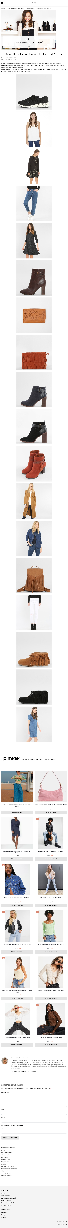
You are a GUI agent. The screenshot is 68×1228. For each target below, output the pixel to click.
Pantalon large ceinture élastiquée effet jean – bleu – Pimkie (17, 805)
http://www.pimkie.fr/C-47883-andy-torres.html (16, 71)
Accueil (3, 8)
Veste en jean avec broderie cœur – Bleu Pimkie (17, 897)
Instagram (4, 1215)
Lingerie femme (5, 1159)
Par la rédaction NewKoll (19, 1058)
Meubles (3, 1164)
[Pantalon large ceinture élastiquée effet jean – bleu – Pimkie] (17, 786)
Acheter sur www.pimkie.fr (17, 858)
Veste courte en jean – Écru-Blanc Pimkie (50, 897)
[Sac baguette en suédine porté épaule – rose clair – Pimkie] (51, 786)
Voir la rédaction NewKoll (18, 1071)
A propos (3, 1193)
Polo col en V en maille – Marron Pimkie (51, 1037)
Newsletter (4, 1217)
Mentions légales (6, 1205)
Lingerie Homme (6, 1162)
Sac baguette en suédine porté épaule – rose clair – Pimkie (51, 804)
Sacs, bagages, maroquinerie (9, 1168)
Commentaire (6, 1092)
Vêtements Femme (6, 1173)
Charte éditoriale (6, 1200)
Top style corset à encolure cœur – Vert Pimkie (50, 944)
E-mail (3, 1117)
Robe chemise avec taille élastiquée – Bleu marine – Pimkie (17, 851)
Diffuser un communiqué (8, 1198)
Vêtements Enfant (6, 1171)
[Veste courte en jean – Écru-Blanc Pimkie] (51, 879)
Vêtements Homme (6, 1175)
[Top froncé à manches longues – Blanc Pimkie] (17, 1019)
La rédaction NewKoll (7, 1203)
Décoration (4, 1157)
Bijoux (3, 1150)
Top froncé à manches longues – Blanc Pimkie (17, 1037)
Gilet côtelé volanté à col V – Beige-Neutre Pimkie (50, 990)
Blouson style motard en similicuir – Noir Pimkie (51, 851)
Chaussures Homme (6, 1155)
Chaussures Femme (6, 1152)
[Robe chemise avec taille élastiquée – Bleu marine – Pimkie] (17, 833)
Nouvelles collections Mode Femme (15, 8)
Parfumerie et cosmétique (8, 1166)
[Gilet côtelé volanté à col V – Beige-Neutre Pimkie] (51, 972)
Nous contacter (32, 1071)
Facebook (4, 1212)
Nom (3, 1110)
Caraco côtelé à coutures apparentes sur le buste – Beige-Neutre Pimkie (17, 991)
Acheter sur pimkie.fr (17, 812)
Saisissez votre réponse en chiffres (12, 1125)
